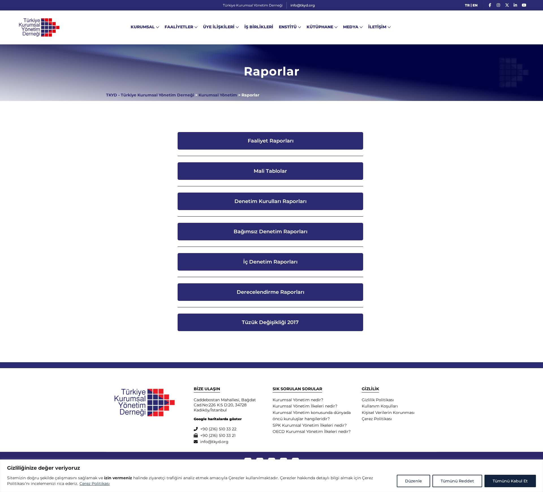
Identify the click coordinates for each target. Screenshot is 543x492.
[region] (271, 475)
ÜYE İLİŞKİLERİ (218, 26)
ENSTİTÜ (288, 26)
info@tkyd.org (302, 5)
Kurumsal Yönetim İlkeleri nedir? (305, 406)
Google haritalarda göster (218, 419)
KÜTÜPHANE (320, 26)
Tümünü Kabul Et (510, 481)
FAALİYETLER (179, 26)
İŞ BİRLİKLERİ (258, 26)
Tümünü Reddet (457, 481)
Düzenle (413, 481)
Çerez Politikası (94, 483)
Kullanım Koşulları (380, 406)
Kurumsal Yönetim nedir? (298, 399)
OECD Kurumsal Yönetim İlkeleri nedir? (312, 431)
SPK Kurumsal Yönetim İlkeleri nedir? (310, 425)
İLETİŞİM (377, 26)
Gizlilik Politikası (378, 399)
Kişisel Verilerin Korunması (388, 412)
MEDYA (350, 26)
